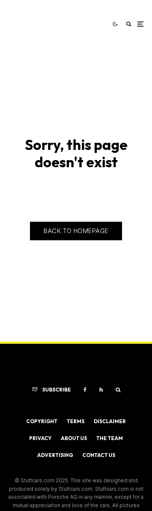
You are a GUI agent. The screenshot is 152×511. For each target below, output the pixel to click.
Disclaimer (110, 421)
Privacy (40, 438)
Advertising (55, 455)
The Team (109, 438)
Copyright (41, 421)
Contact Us (98, 455)
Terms (75, 421)
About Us (74, 438)
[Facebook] (85, 390)
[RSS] (101, 390)
